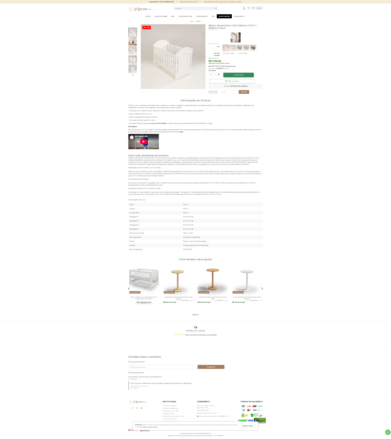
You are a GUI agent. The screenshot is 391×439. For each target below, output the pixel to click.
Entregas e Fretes (168, 413)
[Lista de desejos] (250, 8)
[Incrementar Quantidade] (219, 74)
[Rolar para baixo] (132, 75)
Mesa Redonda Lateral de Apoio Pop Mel (213, 298)
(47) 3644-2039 (203, 408)
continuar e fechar (247, 426)
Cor (218, 46)
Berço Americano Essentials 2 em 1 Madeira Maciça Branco (144, 298)
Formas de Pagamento (170, 408)
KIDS (173, 16)
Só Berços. (251, 158)
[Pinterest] (141, 408)
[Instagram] (137, 408)
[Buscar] (216, 8)
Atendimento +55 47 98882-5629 (161, 2)
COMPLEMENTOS (202, 16)
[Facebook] (132, 408)
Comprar (238, 75)
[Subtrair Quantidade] (211, 74)
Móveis (147, 16)
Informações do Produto (195, 100)
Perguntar (211, 367)
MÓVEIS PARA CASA (185, 16)
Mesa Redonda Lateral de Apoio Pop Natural (178, 298)
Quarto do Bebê (161, 16)
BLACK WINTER (224, 16)
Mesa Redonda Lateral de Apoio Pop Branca (247, 298)
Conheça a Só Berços (170, 405)
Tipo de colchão (217, 54)
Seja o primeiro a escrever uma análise (201, 335)
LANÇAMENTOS (239, 16)
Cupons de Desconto (170, 419)
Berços (246, 164)
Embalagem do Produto (171, 411)
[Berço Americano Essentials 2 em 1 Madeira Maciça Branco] (144, 280)
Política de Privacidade (150, 427)
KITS (213, 16)
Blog (259, 8)
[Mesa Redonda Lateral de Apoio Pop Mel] (212, 280)
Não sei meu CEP (213, 93)
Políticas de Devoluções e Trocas (174, 416)
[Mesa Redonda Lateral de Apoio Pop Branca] (247, 280)
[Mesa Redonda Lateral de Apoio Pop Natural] (178, 280)
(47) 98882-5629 (203, 410)
